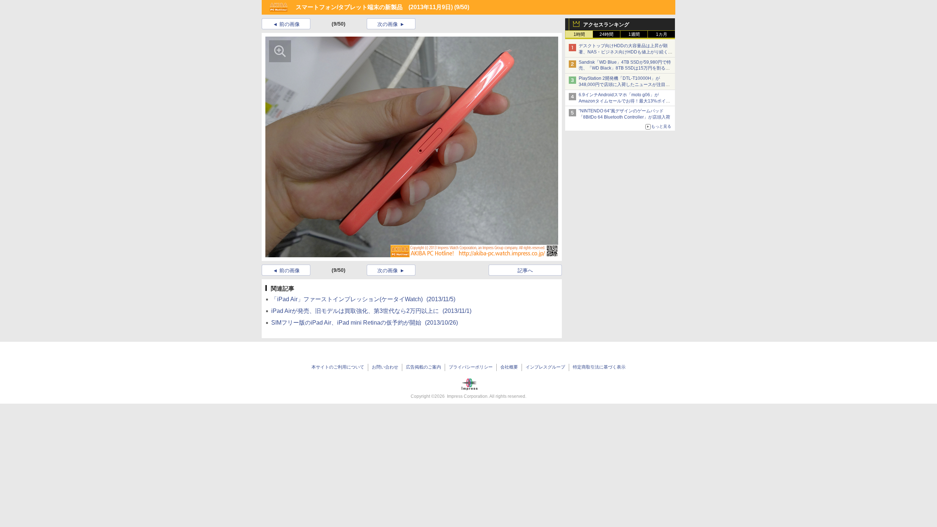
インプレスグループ (545, 367)
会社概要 (509, 367)
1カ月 (661, 34)
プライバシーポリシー (471, 367)
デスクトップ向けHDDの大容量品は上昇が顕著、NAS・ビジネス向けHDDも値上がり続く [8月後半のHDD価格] (626, 52)
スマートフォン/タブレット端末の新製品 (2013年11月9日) (374, 7)
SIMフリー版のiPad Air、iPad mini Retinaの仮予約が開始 (364, 322)
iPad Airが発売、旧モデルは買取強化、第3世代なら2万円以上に (371, 311)
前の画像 (289, 24)
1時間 (579, 34)
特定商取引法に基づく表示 (599, 367)
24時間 (606, 34)
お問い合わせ (385, 367)
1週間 (634, 34)
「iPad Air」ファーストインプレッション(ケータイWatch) (363, 299)
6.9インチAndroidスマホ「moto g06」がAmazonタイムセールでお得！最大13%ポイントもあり (624, 101)
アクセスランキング (606, 24)
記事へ (525, 270)
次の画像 (387, 24)
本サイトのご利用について (337, 367)
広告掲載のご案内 (423, 367)
